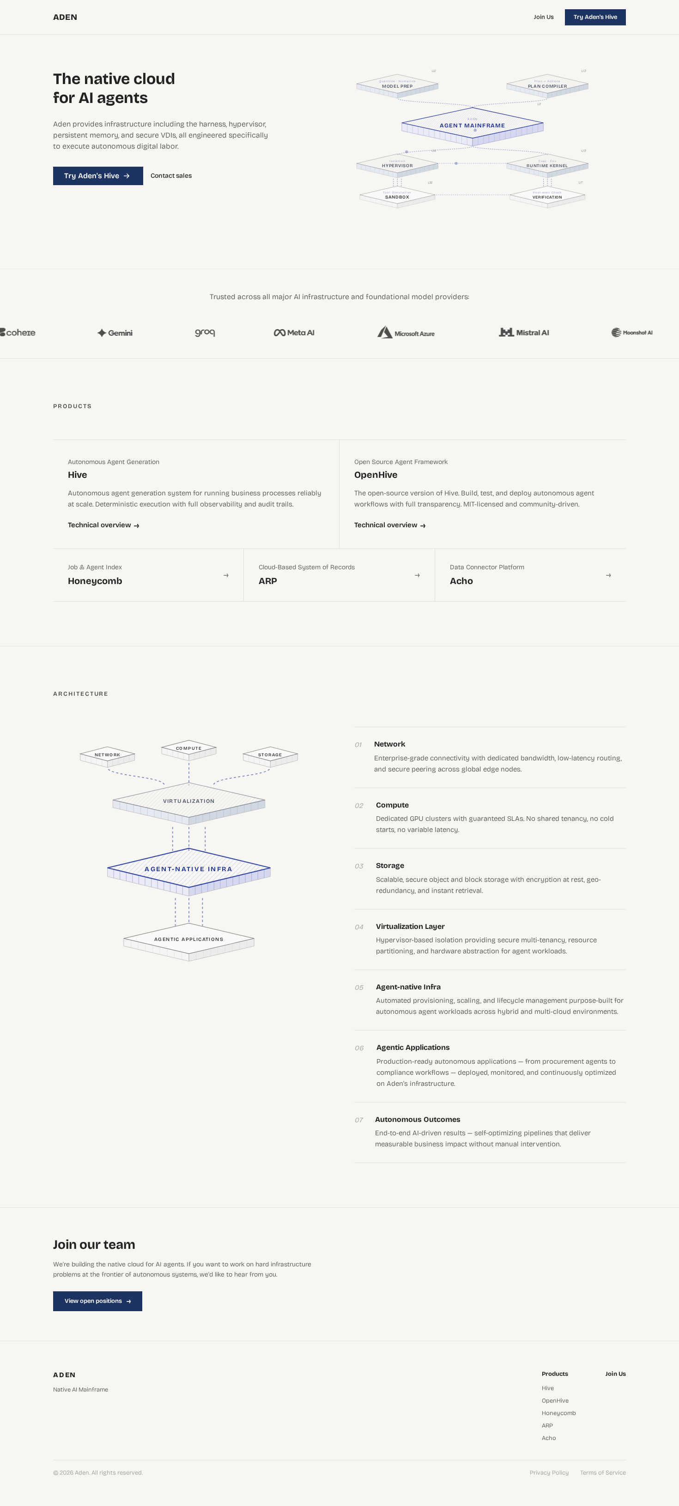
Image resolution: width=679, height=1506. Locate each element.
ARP (547, 1425)
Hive (548, 1388)
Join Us (544, 17)
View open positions (98, 1301)
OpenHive (555, 1401)
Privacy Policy (549, 1473)
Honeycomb (559, 1413)
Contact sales (171, 176)
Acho (549, 1438)
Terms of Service (603, 1473)
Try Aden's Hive (595, 17)
